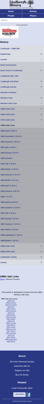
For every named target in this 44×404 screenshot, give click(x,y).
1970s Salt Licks (21, 119)
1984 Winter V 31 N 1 (10, 180)
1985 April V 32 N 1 (9, 186)
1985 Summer (11, 323)
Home (11, 11)
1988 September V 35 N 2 (11, 235)
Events (21, 262)
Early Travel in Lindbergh (21, 70)
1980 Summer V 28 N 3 (10, 142)
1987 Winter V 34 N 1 (10, 230)
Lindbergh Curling (21, 257)
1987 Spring (10, 331)
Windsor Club (21, 98)
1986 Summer (11, 329)
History (33, 11)
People (11, 16)
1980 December (11, 305)
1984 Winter (11, 319)
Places (33, 16)
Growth (21, 59)
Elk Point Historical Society (22, 362)
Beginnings (21, 54)
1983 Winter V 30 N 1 (10, 169)
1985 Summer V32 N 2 (10, 191)
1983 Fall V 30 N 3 (8, 164)
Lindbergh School (21, 87)
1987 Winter (11, 337)
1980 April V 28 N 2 (9, 131)
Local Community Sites (22, 388)
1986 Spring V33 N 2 (9, 202)
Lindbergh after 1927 (10, 76)
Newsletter (20, 394)
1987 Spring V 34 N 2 (10, 219)
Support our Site (22, 370)
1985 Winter (11, 325)
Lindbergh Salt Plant (21, 81)
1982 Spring (10, 309)
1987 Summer (11, 333)
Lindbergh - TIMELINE (10, 49)
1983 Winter (11, 315)
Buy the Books (22, 375)
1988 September (11, 339)
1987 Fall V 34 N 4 (8, 213)
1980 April (11, 301)
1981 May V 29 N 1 (8, 147)
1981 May (11, 307)
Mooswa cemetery (8, 92)
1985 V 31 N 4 (6, 197)
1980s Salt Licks (21, 125)
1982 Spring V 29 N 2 (10, 153)
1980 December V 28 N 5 (11, 136)
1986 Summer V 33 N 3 (10, 208)
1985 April (11, 321)
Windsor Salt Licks (21, 103)
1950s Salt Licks (21, 109)
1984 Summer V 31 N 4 (10, 175)
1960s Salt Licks (21, 114)
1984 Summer (11, 317)
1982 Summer (11, 311)
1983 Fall (10, 313)
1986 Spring (10, 327)
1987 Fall (10, 335)
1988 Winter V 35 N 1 (10, 241)
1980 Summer (11, 303)
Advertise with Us (22, 366)
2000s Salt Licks (21, 251)
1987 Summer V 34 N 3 (10, 224)
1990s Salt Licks (21, 246)
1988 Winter (11, 341)
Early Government (8, 65)
